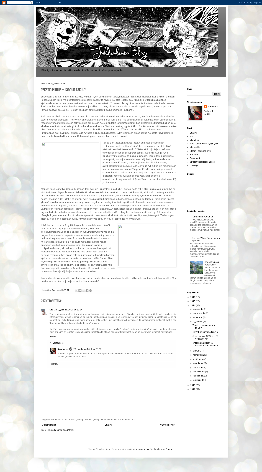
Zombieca (63, 349)
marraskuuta (199, 313)
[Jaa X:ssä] (83, 290)
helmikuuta (198, 376)
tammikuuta (199, 380)
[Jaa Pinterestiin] (90, 290)
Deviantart (195, 158)
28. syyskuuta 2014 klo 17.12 (87, 349)
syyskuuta (198, 321)
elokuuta (197, 351)
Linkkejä (194, 165)
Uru (51, 309)
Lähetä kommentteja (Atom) (60, 430)
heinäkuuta (198, 355)
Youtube (194, 154)
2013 (193, 385)
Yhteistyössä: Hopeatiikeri (202, 162)
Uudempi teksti (49, 425)
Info (191, 136)
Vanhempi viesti (168, 425)
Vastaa (53, 336)
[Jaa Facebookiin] (87, 290)
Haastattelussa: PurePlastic (211, 263)
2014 (193, 305)
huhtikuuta (198, 367)
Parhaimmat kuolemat (202, 216)
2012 (193, 389)
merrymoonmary (141, 449)
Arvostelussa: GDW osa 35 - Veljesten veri (206, 337)
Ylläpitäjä (194, 140)
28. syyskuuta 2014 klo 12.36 (68, 309)
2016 (193, 297)
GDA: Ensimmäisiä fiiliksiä (205, 332)
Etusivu (108, 425)
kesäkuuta (198, 359)
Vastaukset (58, 343)
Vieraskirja (195, 147)
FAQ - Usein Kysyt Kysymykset (204, 143)
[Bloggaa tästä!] (80, 290)
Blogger (169, 449)
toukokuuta (198, 363)
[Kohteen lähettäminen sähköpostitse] (77, 290)
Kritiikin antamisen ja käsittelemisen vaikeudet (205, 344)
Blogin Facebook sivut (200, 151)
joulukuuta (198, 309)
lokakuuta (198, 317)
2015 (193, 301)
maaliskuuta (199, 371)
